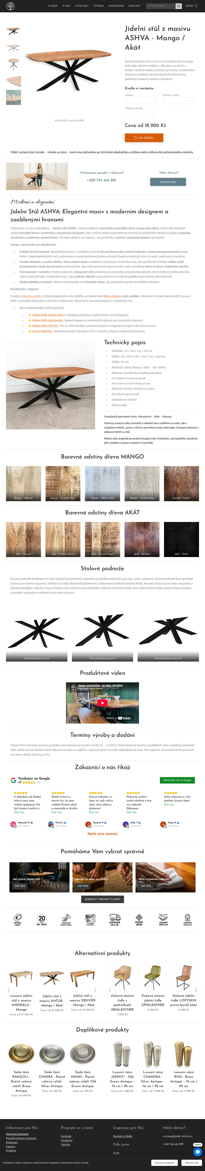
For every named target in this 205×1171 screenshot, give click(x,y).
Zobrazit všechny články (102, 899)
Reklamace (12, 1142)
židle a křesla (111, 296)
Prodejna (11, 1150)
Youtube (65, 1144)
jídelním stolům (31, 296)
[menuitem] (54, 6)
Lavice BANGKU (42, 331)
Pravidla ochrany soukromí (21, 1138)
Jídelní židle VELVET (45, 326)
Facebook (66, 1136)
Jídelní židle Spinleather (47, 320)
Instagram (66, 1140)
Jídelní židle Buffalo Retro (48, 315)
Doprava (10, 1146)
